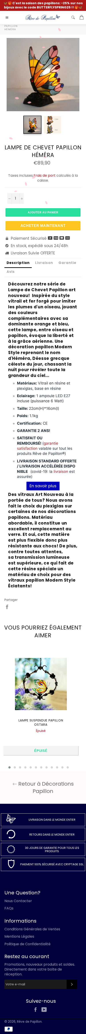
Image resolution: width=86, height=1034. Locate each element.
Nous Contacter (18, 900)
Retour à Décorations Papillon (45, 787)
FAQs (8, 908)
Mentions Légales (19, 936)
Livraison (44, 262)
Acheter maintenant (43, 226)
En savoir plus (43, 486)
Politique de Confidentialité (27, 944)
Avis (11, 271)
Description (18, 262)
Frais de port (45, 175)
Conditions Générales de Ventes (32, 929)
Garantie (67, 262)
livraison (61, 471)
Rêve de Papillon (29, 1022)
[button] (9, 767)
